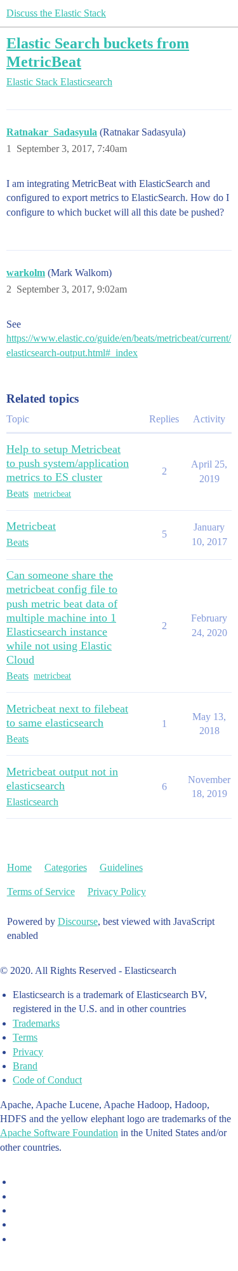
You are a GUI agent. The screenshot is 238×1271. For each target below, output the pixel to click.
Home (19, 867)
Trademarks (36, 1023)
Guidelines (121, 867)
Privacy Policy (117, 891)
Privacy (28, 1051)
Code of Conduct (47, 1079)
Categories (65, 867)
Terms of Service (41, 891)
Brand (25, 1065)
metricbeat (52, 494)
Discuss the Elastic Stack (56, 13)
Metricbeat (31, 526)
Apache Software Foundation (59, 1132)
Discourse (78, 921)
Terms (25, 1037)
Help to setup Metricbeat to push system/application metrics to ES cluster (67, 463)
